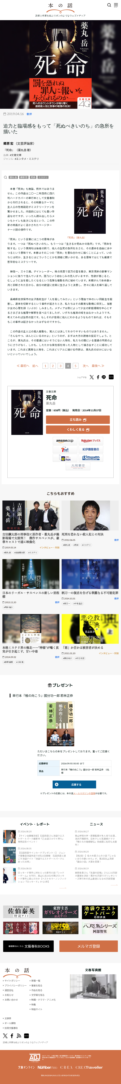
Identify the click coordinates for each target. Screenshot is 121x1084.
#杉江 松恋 (79, 658)
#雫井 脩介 (8, 607)
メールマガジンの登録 (84, 793)
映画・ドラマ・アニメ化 (43, 999)
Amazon (65, 441)
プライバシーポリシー (16, 985)
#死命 (76, 545)
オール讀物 (10, 1023)
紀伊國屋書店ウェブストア (91, 449)
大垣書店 (78, 466)
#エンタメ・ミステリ (27, 158)
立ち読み (76, 419)
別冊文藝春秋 (11, 1028)
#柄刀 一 (66, 603)
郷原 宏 (8, 143)
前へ (35, 366)
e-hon (65, 458)
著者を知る (36, 985)
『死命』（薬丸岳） (76, 237)
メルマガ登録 (88, 946)
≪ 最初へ (23, 366)
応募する (67, 784)
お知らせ (9, 995)
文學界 (8, 1018)
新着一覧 (35, 980)
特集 (33, 1004)
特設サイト (36, 1009)
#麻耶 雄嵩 (8, 662)
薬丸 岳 (13, 177)
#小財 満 (19, 662)
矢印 (62, 888)
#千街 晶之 (78, 603)
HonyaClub (91, 458)
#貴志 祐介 (67, 658)
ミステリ (43, 177)
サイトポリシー (12, 980)
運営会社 (9, 990)
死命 (33, 177)
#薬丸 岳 (7, 552)
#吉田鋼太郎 (19, 552)
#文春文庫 (15, 154)
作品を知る (36, 990)
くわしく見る (76, 429)
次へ (86, 366)
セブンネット (65, 449)
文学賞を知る (38, 995)
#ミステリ (32, 552)
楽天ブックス (91, 441)
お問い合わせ (11, 999)
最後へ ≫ (98, 366)
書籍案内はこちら (29, 946)
